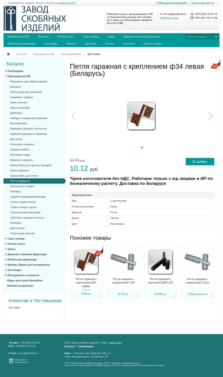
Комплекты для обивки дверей (28, 81)
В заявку (200, 162)
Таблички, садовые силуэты (27, 217)
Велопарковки (18, 123)
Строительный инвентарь (25, 212)
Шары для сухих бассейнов (25, 280)
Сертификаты (86, 346)
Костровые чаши (20, 154)
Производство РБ (18, 36)
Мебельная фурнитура (21, 43)
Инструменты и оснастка (23, 275)
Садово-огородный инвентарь (28, 196)
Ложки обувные (19, 170)
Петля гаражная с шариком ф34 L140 (123, 281)
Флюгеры (15, 222)
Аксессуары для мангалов (26, 91)
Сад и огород (91, 36)
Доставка (90, 43)
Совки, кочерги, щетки (23, 207)
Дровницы (16, 112)
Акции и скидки (152, 43)
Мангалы (43, 36)
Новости (71, 43)
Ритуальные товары (22, 186)
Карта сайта (115, 342)
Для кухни (16, 139)
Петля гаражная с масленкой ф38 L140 (160, 281)
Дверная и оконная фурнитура (142, 36)
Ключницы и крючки (22, 144)
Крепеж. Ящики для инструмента (28, 264)
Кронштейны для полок (24, 175)
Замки (111, 36)
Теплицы (15, 191)
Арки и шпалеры (20, 107)
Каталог (15, 63)
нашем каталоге (66, 3)
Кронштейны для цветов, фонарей (30, 165)
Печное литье (65, 36)
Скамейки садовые (21, 97)
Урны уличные (19, 102)
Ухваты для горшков (22, 233)
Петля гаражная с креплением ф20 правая (86, 282)
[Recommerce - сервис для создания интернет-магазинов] (11, 362)
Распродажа (15, 70)
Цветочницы (17, 228)
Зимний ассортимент (20, 285)
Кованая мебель (20, 149)
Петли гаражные (20, 180)
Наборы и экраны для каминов (28, 118)
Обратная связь (169, 17)
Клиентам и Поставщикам (35, 300)
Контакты (128, 43)
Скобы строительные (23, 201)
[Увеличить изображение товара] (100, 296)
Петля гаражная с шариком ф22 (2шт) (197, 281)
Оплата (109, 43)
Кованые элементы (21, 159)
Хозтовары (50, 43)
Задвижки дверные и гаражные (28, 133)
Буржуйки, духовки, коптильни (28, 128)
